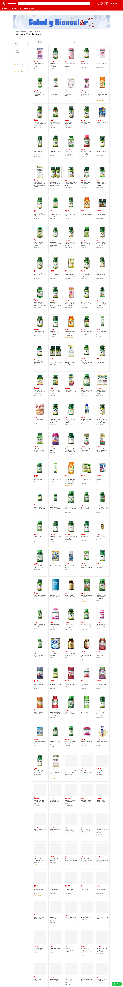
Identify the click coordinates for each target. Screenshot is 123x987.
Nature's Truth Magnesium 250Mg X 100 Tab (86, 244)
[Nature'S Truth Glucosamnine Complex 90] (56, 673)
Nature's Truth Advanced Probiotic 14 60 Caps (86, 567)
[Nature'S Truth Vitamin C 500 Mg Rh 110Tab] (40, 614)
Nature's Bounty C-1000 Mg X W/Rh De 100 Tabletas (55, 274)
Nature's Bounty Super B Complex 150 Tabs (86, 800)
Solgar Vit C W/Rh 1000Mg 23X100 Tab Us (101, 538)
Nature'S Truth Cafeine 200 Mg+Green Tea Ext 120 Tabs (102, 860)
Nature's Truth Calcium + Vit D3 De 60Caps (102, 625)
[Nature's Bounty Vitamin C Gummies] (102, 790)
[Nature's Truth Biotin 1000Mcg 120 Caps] (40, 907)
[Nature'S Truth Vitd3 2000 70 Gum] (40, 702)
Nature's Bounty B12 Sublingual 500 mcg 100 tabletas (101, 244)
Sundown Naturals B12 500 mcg (70, 332)
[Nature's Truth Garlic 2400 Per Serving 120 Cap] (56, 731)
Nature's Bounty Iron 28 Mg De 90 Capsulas (40, 595)
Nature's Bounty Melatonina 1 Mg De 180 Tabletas (102, 183)
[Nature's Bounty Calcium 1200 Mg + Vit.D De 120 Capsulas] (56, 292)
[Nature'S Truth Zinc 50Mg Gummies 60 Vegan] (40, 673)
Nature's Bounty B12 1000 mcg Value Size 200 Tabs (70, 244)
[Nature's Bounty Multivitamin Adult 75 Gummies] (56, 83)
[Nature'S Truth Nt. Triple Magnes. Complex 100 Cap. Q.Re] (102, 819)
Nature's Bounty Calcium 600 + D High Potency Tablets (39, 391)
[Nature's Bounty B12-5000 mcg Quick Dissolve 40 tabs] (102, 351)
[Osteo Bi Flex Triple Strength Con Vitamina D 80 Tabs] (40, 790)
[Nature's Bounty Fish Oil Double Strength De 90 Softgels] (71, 172)
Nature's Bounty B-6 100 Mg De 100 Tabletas (70, 421)
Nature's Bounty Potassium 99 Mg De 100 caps (101, 304)
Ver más (15, 56)
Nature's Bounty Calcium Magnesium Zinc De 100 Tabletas (40, 123)
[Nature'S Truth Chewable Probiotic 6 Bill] (71, 969)
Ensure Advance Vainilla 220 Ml (71, 566)
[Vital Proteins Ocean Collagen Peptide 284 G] (56, 585)
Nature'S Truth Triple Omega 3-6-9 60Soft (55, 508)
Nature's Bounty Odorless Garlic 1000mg (87, 537)
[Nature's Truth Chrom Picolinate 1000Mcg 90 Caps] (87, 614)
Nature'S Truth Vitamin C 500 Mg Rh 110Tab (39, 625)
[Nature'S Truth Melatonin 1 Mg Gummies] (71, 878)
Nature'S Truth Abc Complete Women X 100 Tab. (55, 626)
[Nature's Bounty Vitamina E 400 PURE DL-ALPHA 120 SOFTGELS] (71, 141)
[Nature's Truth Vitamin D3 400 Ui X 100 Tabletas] (40, 232)
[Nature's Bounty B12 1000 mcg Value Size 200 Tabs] (71, 232)
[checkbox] (22, 43)
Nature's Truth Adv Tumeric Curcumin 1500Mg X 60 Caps (70, 274)
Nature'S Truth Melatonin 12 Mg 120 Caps (39, 889)
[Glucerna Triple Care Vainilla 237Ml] (87, 409)
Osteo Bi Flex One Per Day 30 (70, 918)
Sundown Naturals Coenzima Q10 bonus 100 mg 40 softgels (70, 479)
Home (17, 31)
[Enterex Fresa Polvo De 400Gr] (56, 937)
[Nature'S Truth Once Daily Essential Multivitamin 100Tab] (87, 673)
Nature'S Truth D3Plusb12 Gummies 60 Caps (55, 889)
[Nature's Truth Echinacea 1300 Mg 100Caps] (56, 907)
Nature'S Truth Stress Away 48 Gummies (39, 859)
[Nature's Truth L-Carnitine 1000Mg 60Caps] (40, 644)
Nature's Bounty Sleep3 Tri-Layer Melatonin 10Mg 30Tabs (102, 950)
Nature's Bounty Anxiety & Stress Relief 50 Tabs (39, 274)
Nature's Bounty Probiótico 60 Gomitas (70, 390)
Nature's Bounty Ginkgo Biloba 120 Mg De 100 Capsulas (55, 421)
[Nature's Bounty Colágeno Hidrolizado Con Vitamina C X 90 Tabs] (87, 937)
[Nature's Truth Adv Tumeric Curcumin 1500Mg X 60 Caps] (71, 263)
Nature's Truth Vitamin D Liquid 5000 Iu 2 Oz (55, 478)
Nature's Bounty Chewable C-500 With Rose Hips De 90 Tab (86, 362)
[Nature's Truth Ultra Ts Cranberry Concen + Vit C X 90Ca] (87, 468)
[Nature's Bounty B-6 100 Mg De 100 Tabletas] (71, 409)
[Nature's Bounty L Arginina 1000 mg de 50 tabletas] (40, 351)
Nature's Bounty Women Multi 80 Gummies (85, 94)
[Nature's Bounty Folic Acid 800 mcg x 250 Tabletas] (71, 203)
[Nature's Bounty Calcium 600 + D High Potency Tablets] (40, 380)
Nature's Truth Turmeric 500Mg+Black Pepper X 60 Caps (55, 391)
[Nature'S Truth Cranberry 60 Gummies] (71, 673)
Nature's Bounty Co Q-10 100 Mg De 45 (70, 771)
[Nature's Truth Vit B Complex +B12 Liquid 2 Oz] (102, 321)
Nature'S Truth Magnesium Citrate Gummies (101, 684)
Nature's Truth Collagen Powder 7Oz (86, 742)
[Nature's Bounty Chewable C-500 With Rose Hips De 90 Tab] (87, 351)
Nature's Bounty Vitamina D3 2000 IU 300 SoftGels (70, 626)
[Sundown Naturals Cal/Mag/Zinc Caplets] (87, 203)
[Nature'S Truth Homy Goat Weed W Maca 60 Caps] (71, 849)
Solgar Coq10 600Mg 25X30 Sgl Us (70, 654)
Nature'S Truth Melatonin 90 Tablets (70, 713)
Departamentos (6, 8)
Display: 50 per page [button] (70, 42)
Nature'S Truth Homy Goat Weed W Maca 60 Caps (71, 860)
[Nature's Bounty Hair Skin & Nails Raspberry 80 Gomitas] (71, 53)
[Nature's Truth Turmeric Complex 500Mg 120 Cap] (102, 497)
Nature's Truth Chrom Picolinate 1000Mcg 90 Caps (86, 626)
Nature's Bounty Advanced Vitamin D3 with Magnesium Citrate (71, 362)
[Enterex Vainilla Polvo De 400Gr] (102, 468)
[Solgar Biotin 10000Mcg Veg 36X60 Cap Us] (71, 937)
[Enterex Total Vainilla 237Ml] (102, 731)
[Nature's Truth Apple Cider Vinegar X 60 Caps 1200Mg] (87, 141)
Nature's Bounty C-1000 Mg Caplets (85, 64)
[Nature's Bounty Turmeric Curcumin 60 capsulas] (87, 292)
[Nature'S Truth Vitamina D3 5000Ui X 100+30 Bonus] (56, 112)
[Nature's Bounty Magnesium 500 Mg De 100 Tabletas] (56, 53)
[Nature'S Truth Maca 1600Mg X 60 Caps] (71, 819)
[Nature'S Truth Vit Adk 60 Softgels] (56, 849)
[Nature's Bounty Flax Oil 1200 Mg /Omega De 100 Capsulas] (71, 526)
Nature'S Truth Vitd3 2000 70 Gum (39, 713)
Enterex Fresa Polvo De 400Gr (55, 949)
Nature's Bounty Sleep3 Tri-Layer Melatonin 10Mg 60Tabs (102, 889)
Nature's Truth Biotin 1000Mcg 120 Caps (39, 918)
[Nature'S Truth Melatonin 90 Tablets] (71, 702)
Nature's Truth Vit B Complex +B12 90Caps (86, 508)
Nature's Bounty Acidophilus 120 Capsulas (69, 123)
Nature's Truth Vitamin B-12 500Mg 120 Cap (70, 742)
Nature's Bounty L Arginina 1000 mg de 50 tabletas (39, 362)
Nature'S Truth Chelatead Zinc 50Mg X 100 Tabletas (39, 94)
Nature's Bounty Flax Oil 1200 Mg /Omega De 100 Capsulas (71, 538)
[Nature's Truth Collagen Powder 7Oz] (87, 731)
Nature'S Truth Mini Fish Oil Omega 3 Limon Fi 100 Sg (86, 391)
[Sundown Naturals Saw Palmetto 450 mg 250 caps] (71, 790)
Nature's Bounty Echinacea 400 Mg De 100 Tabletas (55, 333)
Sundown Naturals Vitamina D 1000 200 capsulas (101, 94)
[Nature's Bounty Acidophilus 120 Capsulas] (71, 112)
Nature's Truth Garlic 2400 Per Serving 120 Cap (55, 743)
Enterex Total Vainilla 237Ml (101, 742)
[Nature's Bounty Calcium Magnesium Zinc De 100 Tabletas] (40, 112)
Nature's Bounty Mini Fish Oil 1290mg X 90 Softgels (86, 274)
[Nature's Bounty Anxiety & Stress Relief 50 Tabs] (40, 263)
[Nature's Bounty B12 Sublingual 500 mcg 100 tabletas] (102, 232)
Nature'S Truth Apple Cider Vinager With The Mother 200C (55, 714)
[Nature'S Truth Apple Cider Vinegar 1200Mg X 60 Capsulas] (87, 849)
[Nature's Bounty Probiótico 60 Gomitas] (71, 380)
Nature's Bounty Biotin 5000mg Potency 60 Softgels (39, 214)
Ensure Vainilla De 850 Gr (39, 742)
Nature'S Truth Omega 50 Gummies (86, 595)
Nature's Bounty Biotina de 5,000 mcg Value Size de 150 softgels (40, 450)
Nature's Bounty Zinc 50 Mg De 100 (56, 152)
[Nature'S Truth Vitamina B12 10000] (56, 819)
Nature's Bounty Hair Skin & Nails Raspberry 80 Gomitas (70, 65)
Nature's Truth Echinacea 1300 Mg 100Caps (54, 919)
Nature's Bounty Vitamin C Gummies (101, 800)
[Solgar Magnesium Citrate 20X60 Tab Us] (71, 585)
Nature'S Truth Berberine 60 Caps (85, 713)
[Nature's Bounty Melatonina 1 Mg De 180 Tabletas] (102, 172)
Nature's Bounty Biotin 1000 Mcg (101, 152)
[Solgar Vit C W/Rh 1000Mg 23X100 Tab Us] (102, 526)
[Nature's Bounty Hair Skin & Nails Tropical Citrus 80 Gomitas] (71, 292)
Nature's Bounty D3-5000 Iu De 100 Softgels (86, 183)
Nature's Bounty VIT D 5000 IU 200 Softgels (39, 332)
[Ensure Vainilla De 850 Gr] (40, 731)
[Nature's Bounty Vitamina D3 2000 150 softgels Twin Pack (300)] (56, 172)
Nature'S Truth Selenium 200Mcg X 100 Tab (40, 566)
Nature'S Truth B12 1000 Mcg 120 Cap (54, 980)
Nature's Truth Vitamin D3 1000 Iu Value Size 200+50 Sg (86, 333)
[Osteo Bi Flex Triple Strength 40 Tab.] (56, 790)
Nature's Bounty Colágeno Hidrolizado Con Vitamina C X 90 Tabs (86, 951)
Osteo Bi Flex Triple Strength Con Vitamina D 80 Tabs (39, 801)
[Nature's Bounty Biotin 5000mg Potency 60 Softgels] (40, 203)
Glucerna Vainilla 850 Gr (55, 566)
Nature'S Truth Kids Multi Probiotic (85, 888)
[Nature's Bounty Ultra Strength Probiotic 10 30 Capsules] (102, 380)
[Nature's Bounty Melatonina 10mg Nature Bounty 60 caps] (40, 292)
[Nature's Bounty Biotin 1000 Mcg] (102, 141)
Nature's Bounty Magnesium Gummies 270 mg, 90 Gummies (101, 450)
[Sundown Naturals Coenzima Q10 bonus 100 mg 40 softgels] (71, 468)
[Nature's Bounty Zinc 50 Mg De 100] (56, 141)
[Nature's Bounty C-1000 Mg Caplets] (87, 53)
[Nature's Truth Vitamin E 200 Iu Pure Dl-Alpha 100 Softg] (56, 203)
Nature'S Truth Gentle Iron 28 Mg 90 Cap (101, 980)
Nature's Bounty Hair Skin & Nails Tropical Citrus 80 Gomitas (70, 304)
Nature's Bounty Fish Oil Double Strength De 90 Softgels (71, 183)
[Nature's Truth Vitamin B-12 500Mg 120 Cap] (71, 731)
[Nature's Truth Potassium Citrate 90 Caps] (40, 526)
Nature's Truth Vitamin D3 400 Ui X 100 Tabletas (39, 244)
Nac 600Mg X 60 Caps (86, 917)
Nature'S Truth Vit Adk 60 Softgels (55, 859)
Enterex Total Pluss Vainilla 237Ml (39, 949)
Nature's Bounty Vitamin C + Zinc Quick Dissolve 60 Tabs (101, 714)
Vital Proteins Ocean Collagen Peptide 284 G (55, 595)
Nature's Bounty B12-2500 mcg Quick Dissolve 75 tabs (101, 421)
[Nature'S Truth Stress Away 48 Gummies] (40, 849)
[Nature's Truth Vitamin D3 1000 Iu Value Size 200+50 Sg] (87, 321)
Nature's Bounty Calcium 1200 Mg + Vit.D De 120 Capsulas (55, 304)
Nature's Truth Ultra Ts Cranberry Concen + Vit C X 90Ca (86, 479)
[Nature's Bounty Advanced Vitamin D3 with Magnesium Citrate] (71, 351)
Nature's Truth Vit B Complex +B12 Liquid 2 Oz (101, 333)
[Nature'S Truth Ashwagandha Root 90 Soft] (71, 497)
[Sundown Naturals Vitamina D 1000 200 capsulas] (102, 83)
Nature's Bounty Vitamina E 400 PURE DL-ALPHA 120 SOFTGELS (70, 154)
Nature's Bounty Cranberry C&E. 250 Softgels (86, 772)
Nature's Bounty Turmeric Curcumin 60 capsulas (86, 304)
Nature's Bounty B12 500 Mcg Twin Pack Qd (55, 361)
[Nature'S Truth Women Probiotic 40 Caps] (87, 969)
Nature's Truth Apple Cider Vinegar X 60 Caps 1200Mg (86, 153)
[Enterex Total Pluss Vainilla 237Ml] (40, 937)
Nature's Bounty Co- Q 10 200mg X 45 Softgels (102, 567)
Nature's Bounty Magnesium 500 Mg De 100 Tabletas (55, 65)
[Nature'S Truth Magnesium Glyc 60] (87, 819)
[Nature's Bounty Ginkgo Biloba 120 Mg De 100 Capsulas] (56, 409)
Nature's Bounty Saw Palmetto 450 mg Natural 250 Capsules (70, 450)
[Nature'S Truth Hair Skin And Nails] (56, 439)
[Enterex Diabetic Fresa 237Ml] (102, 907)
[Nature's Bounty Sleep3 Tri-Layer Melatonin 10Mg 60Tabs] (102, 878)
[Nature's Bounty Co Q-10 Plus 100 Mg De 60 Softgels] (56, 526)
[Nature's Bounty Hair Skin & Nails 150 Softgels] (40, 53)
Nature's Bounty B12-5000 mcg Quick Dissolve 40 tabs (101, 362)
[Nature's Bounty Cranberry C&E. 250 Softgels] (87, 761)
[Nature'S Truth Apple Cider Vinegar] (102, 644)
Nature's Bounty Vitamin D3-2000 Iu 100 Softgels (39, 153)
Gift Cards (14, 8)
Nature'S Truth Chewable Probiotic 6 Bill (70, 981)
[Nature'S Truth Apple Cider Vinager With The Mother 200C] (56, 702)
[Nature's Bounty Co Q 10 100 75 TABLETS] (40, 761)
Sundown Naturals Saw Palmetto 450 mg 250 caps (71, 801)
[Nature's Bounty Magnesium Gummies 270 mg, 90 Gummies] (102, 439)
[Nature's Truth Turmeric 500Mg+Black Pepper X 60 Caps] (56, 380)
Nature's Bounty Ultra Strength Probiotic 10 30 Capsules (101, 391)
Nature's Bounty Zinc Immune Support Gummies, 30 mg (86, 450)
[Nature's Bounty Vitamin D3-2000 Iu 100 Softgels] (40, 141)
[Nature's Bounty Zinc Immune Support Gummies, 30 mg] (87, 439)
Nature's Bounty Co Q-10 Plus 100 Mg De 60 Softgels (55, 538)
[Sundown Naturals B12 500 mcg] (71, 321)
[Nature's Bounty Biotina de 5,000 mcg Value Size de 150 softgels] (40, 439)
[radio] (38, 42)
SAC (20, 8)
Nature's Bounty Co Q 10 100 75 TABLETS (39, 771)
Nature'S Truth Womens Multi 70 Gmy (40, 830)
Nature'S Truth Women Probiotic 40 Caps (86, 980)
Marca (16, 41)
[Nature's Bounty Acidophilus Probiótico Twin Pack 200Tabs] (102, 203)
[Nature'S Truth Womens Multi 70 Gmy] (40, 819)
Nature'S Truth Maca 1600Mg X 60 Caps (70, 830)
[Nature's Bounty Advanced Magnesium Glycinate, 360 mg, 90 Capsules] (40, 172)
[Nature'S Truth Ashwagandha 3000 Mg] (40, 497)
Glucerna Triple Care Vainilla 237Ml (86, 420)
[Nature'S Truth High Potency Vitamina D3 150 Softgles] (102, 585)
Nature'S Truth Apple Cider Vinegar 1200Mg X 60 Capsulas (87, 860)
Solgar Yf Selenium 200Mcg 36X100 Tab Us (86, 655)
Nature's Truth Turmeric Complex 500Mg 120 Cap (102, 509)
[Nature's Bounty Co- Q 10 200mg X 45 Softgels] (102, 556)
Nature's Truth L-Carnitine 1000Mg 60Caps (38, 655)
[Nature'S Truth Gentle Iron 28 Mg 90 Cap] (102, 969)
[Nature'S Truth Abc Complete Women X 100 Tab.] (56, 614)
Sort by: (103, 42)
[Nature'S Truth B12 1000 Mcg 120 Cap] (56, 969)
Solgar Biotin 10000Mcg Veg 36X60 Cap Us (70, 950)
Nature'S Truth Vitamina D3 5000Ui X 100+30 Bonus (55, 123)
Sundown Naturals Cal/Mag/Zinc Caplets (86, 213)
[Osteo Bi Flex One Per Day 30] (71, 907)
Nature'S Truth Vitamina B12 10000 (55, 830)
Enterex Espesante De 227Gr (39, 420)
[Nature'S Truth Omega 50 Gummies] (87, 585)
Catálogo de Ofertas (29, 8)
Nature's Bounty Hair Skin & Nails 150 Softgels (39, 65)
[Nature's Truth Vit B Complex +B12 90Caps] (87, 497)
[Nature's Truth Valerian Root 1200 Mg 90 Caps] (40, 468)
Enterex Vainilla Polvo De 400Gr (101, 478)
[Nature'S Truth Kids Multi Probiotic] (87, 878)
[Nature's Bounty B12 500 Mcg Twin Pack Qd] (56, 351)
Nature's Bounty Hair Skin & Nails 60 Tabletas (102, 64)
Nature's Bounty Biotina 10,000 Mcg (86, 122)
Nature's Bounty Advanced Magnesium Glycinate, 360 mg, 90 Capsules (39, 184)
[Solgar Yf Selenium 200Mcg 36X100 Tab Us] (87, 644)
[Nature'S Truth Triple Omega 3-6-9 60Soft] (56, 497)
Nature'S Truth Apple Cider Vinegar (101, 654)
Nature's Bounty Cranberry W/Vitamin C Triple (55, 772)
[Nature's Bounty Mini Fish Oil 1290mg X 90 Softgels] (87, 263)
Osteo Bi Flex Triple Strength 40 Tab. (54, 800)
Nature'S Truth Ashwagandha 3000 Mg (40, 508)
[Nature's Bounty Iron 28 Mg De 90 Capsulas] (40, 585)
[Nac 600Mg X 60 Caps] (87, 907)
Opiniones (17, 62)
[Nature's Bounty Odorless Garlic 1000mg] (87, 526)
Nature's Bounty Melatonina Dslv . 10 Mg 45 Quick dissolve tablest (55, 244)
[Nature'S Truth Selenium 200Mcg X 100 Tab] (40, 556)
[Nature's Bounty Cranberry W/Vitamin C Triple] (56, 761)
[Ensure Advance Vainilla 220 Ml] (71, 556)
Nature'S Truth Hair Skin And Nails (55, 449)
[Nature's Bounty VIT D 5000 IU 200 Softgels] (40, 321)
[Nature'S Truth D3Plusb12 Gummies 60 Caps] (56, 878)
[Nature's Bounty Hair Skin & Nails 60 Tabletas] (102, 53)
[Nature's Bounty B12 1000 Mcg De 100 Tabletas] (102, 263)
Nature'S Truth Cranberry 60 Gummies (71, 683)
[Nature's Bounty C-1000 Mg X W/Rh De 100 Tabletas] (56, 263)
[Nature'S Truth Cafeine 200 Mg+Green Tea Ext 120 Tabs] (102, 849)
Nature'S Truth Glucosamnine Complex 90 (55, 684)
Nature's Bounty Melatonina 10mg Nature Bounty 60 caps (40, 304)
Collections (23, 31)
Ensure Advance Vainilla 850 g (102, 122)
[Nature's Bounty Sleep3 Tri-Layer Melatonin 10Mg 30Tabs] (102, 937)
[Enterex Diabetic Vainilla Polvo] (56, 644)
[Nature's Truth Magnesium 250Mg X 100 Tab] (87, 232)
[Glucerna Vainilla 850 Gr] (56, 556)
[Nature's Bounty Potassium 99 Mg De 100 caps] (102, 292)
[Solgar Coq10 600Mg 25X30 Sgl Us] (71, 644)
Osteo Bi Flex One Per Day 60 (102, 771)
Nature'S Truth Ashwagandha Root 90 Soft (70, 509)
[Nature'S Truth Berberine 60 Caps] (87, 702)
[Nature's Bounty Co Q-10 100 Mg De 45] (71, 761)
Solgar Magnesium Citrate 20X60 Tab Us (70, 595)
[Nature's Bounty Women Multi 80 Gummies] (87, 83)
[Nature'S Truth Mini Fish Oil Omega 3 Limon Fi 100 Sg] (87, 380)
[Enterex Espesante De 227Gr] (40, 409)
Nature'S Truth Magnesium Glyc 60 (86, 830)
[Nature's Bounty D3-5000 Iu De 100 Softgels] (87, 172)
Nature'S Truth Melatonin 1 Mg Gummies (69, 889)
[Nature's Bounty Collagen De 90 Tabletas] (71, 83)
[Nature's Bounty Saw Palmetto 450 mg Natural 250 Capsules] (71, 439)
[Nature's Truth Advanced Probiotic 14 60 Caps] (87, 556)
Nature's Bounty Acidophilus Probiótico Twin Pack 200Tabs (101, 214)
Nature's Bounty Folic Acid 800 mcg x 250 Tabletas (70, 214)
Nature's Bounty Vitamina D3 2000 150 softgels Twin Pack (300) (55, 184)
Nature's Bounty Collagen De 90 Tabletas (69, 94)
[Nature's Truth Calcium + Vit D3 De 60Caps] (102, 614)
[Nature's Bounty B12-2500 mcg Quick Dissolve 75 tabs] (102, 409)
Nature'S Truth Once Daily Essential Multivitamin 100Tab (86, 684)
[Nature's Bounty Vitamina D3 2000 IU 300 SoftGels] (71, 614)
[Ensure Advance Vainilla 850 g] (102, 112)
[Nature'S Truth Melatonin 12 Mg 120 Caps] (40, 878)
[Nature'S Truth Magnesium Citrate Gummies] (102, 673)
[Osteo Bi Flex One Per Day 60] (102, 761)
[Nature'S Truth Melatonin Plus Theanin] (40, 969)
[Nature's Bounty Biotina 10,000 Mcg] (87, 112)
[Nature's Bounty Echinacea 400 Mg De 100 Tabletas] (56, 321)
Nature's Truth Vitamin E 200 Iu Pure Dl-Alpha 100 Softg (56, 214)
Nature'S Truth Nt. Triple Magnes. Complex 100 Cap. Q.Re (102, 831)
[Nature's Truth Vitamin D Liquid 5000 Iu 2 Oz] (56, 468)
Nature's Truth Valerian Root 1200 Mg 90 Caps (39, 478)
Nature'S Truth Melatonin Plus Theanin (40, 980)
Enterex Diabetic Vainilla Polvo (54, 654)
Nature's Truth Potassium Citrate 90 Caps (39, 538)
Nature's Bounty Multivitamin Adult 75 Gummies (55, 94)
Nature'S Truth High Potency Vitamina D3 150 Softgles (101, 596)
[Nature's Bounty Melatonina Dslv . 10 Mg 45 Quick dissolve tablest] (56, 232)
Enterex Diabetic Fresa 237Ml (102, 918)
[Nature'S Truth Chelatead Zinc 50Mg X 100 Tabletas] (40, 83)
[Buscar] (92, 3)
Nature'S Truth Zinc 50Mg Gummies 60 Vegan (38, 684)
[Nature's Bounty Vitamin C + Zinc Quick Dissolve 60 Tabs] (102, 702)
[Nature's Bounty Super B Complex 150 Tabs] (87, 790)
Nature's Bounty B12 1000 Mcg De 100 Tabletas (101, 274)
